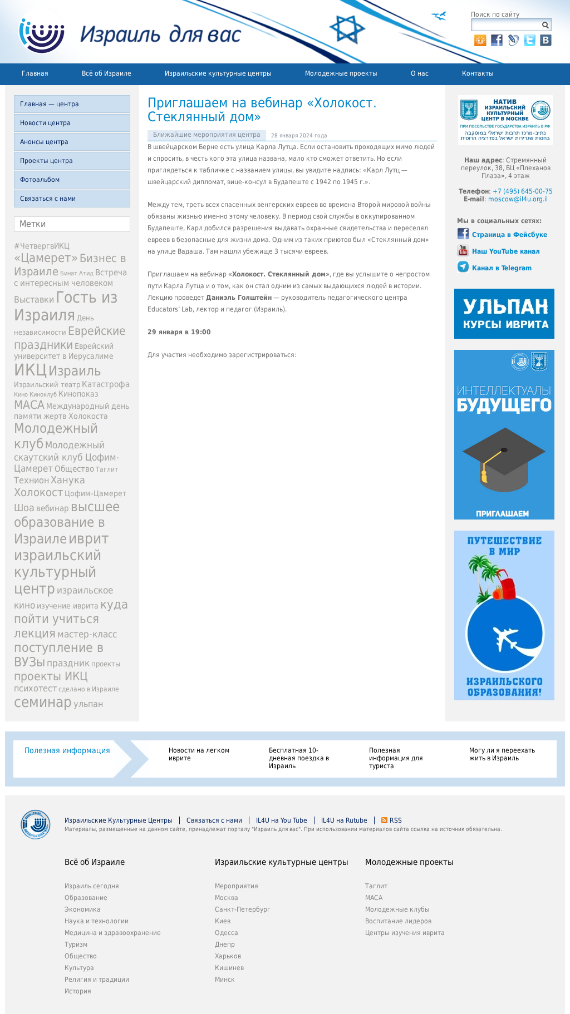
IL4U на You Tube (281, 820)
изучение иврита (68, 605)
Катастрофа (106, 384)
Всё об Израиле (106, 73)
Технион (31, 480)
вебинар (52, 508)
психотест (35, 688)
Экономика (83, 909)
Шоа (24, 507)
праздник (68, 663)
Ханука (68, 480)
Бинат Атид (77, 273)
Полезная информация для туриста (396, 758)
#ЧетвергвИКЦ (42, 245)
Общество (74, 469)
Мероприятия (236, 886)
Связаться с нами (48, 198)
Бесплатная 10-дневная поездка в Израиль (299, 758)
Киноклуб (43, 394)
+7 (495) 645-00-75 (523, 191)
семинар (43, 702)
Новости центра (45, 123)
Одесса (226, 933)
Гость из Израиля (65, 306)
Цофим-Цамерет (95, 493)
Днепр (225, 944)
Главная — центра (49, 104)
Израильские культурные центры (218, 73)
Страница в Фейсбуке (509, 235)
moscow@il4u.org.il (518, 199)
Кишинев (229, 968)
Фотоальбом (40, 180)
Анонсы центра (44, 142)
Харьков (228, 956)
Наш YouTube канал (506, 251)
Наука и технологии (97, 921)
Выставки (34, 300)
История (78, 991)
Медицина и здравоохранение (113, 933)
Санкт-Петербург (243, 909)
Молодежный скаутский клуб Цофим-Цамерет (67, 456)
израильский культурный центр (57, 572)
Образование (86, 898)
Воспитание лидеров (398, 921)
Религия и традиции (97, 979)
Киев (222, 921)
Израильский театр (47, 384)
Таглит (107, 469)
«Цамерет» (46, 257)
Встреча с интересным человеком (70, 278)
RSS (396, 820)
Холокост (38, 492)
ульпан (88, 704)
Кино (21, 394)
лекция (35, 633)
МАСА (29, 405)
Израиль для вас (123, 31)
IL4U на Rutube (344, 820)
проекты (105, 664)
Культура (79, 968)
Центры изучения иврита (405, 933)
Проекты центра (46, 161)
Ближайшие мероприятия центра (207, 135)
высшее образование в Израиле (67, 523)
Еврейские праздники (70, 338)
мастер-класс (87, 634)
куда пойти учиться (71, 611)
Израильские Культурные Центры (119, 820)
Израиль (74, 371)
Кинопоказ (78, 393)
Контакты (478, 73)
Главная (35, 73)
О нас (420, 73)
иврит (88, 538)
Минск (225, 979)
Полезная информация (67, 750)
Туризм (76, 944)
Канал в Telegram (502, 268)
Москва (226, 898)
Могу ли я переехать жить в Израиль (502, 754)
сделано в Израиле (88, 689)
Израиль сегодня (92, 886)
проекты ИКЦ (51, 676)
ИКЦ (30, 369)
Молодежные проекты (341, 73)
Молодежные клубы (397, 909)
